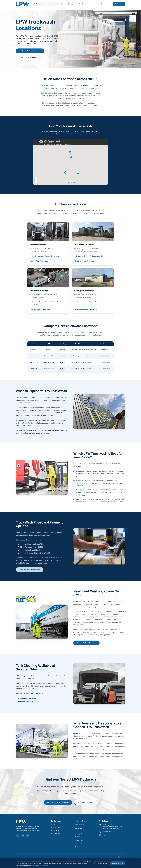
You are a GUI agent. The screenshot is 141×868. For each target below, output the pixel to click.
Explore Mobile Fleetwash (86, 643)
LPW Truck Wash (56, 825)
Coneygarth (46, 88)
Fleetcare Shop (66, 4)
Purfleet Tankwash (25, 702)
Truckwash (97, 736)
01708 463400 (106, 831)
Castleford (96, 86)
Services (39, 4)
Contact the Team (87, 802)
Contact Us (119, 4)
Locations (51, 4)
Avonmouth (87, 86)
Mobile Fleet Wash (56, 828)
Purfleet (58, 88)
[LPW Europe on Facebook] (17, 835)
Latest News (82, 4)
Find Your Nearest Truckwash (30, 51)
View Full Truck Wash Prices (30, 570)
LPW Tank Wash (56, 833)
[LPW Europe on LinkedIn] (28, 835)
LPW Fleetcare (55, 830)
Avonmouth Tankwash (27, 698)
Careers (93, 4)
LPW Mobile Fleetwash (90, 604)
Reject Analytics (102, 863)
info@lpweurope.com (108, 835)
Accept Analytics (117, 863)
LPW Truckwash (46, 86)
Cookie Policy (44, 865)
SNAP (63, 420)
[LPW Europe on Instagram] (23, 835)
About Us (103, 4)
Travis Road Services (26, 423)
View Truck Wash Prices (28, 57)
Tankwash (52, 676)
